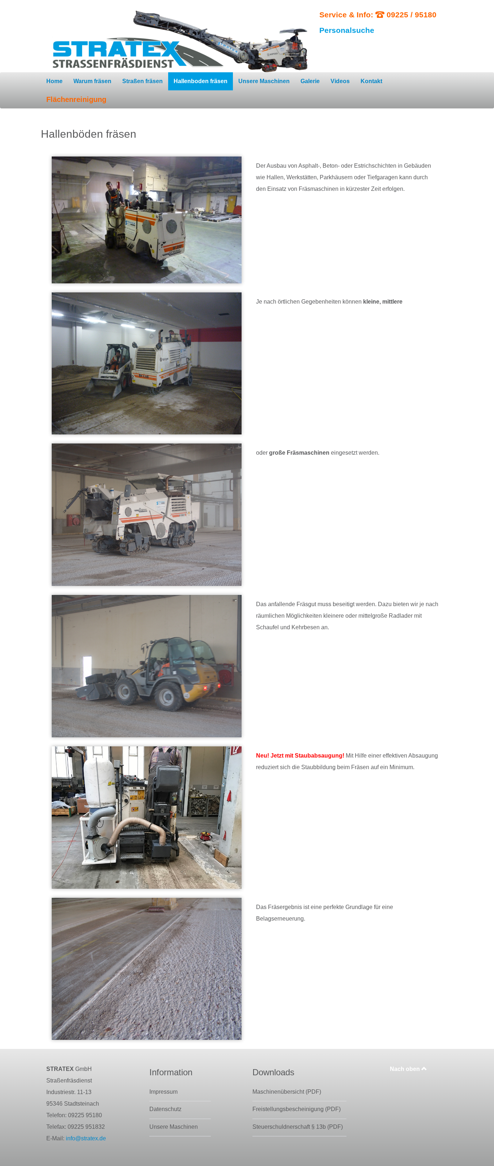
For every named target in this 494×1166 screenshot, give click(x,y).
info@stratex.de (86, 1138)
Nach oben (405, 1069)
